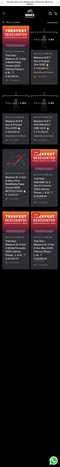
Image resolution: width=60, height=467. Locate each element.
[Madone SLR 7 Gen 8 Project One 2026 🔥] (44, 38)
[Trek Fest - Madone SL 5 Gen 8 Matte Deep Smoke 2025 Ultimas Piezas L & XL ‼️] (15, 37)
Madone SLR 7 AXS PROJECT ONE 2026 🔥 (42, 125)
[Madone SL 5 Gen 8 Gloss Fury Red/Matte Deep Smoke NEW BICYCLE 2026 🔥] (15, 159)
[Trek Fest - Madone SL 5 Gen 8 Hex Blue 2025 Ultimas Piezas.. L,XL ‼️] (44, 222)
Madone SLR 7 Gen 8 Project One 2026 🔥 (42, 61)
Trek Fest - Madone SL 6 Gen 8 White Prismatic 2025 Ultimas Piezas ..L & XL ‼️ (15, 248)
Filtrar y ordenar (13, 22)
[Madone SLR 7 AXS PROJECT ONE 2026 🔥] (44, 101)
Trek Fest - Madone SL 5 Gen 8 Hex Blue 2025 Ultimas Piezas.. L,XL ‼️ (44, 248)
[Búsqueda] (50, 13)
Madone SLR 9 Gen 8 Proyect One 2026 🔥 (13, 125)
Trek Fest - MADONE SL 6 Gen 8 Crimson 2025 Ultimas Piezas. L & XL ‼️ (44, 185)
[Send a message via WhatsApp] (53, 460)
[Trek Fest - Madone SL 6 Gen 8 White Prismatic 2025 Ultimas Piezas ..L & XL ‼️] (15, 222)
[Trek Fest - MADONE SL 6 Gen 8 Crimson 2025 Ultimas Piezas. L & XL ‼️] (44, 160)
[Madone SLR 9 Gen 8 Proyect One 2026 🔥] (15, 101)
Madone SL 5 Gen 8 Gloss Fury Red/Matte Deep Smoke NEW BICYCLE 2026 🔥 (15, 184)
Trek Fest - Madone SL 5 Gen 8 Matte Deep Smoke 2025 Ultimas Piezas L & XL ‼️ (15, 64)
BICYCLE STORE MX (14, 51)
